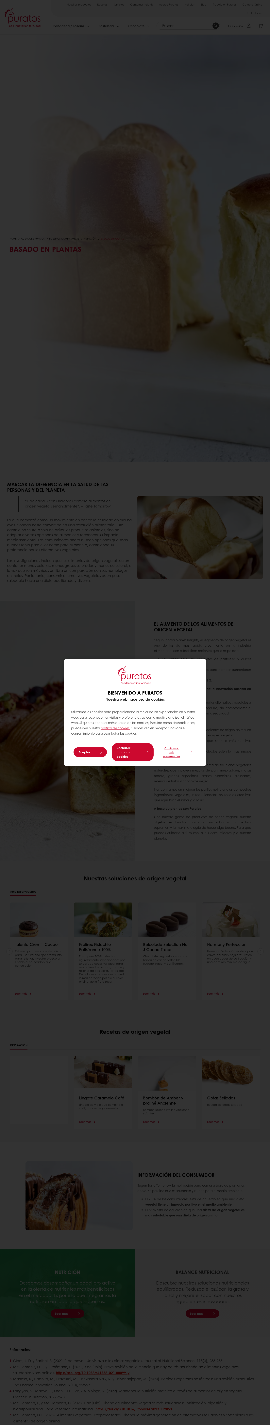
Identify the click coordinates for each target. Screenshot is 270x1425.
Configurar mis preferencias (171, 752)
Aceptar (84, 752)
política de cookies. (115, 728)
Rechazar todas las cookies (123, 752)
